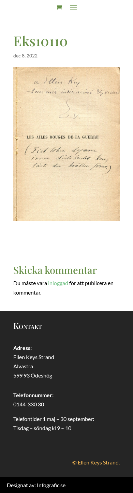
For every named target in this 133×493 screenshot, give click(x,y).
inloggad (58, 283)
